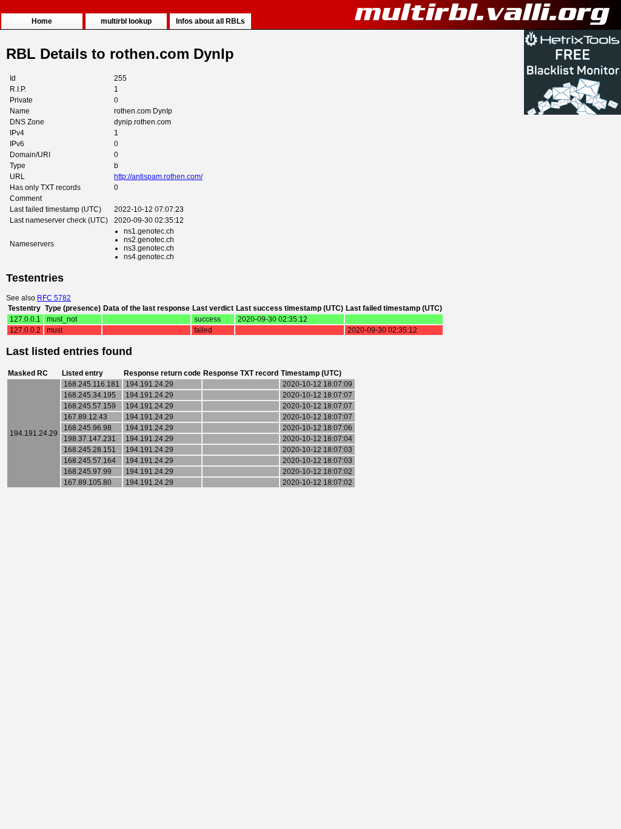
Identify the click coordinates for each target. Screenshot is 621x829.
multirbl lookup (126, 21)
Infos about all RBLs (210, 21)
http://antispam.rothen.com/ (158, 176)
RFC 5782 (54, 298)
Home (42, 21)
